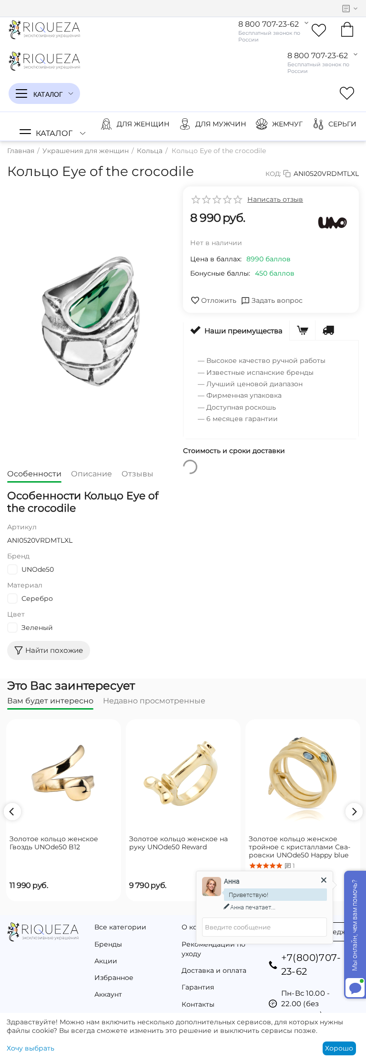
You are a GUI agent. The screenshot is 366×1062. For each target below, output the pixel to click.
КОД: (273, 173)
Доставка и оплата (214, 970)
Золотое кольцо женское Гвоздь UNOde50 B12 (54, 843)
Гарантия (198, 987)
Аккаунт (108, 994)
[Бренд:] (333, 222)
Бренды (108, 944)
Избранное (113, 977)
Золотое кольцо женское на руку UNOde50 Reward (178, 843)
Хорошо (339, 1048)
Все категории (120, 927)
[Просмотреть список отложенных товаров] (319, 30)
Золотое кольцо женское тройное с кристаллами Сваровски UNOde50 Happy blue (299, 847)
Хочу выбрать (30, 1048)
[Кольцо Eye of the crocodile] (88, 322)
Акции (105, 961)
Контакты (198, 1004)
